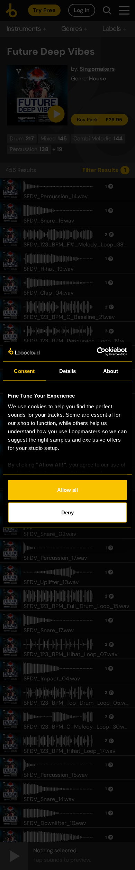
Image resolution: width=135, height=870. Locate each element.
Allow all (67, 490)
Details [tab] (67, 371)
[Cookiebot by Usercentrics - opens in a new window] (97, 351)
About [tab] (110, 371)
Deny (67, 512)
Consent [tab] (24, 371)
